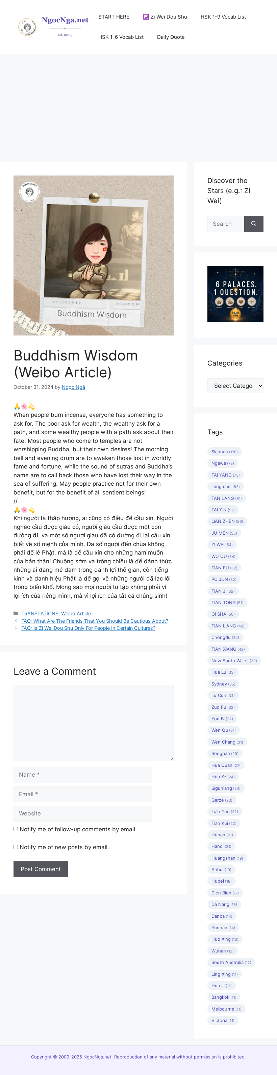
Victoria (222, 1020)
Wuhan (222, 950)
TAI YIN (223, 509)
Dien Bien (225, 892)
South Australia (231, 962)
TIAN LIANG (228, 625)
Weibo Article (76, 613)
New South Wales (234, 660)
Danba (221, 916)
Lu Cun (223, 695)
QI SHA (223, 614)
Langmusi (225, 486)
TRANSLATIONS (39, 613)
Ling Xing (224, 974)
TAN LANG (226, 498)
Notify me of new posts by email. (64, 847)
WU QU (223, 556)
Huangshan (227, 858)
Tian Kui (223, 823)
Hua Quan (226, 765)
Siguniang (226, 788)
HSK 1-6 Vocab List (121, 37)
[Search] (253, 224)
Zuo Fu (223, 707)
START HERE (113, 17)
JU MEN (224, 533)
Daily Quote (171, 37)
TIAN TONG (227, 602)
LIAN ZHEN (227, 521)
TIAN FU (224, 567)
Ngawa (222, 463)
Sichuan (224, 451)
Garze (221, 800)
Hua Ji (221, 985)
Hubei (221, 881)
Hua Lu (223, 672)
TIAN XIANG (228, 649)
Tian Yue (224, 811)
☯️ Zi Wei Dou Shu (165, 17)
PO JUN (223, 579)
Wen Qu (223, 730)
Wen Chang (227, 742)
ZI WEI (222, 544)
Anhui (221, 869)
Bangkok (223, 997)
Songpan (224, 753)
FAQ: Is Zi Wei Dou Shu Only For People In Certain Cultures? (88, 628)
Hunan (222, 834)
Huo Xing (224, 939)
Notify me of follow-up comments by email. (78, 829)
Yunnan (223, 927)
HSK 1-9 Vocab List (223, 17)
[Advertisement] (138, 104)
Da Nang (224, 904)
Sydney (223, 684)
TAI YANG (225, 475)
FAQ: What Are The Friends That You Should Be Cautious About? (94, 621)
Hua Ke (223, 776)
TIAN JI (223, 591)
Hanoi (221, 846)
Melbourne (226, 1009)
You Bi (222, 718)
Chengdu (225, 637)
